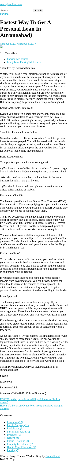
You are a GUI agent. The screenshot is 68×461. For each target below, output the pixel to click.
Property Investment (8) (20, 444)
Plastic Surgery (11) (18, 425)
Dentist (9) (13, 437)
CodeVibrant (53, 456)
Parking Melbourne (17, 58)
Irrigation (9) (14, 434)
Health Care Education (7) (21, 447)
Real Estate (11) (15, 428)
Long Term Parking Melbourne (24, 62)
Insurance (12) (15, 422)
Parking (4, 13)
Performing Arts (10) (18, 431)
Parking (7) (13, 450)
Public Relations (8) (18, 440)
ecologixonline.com (11, 4)
